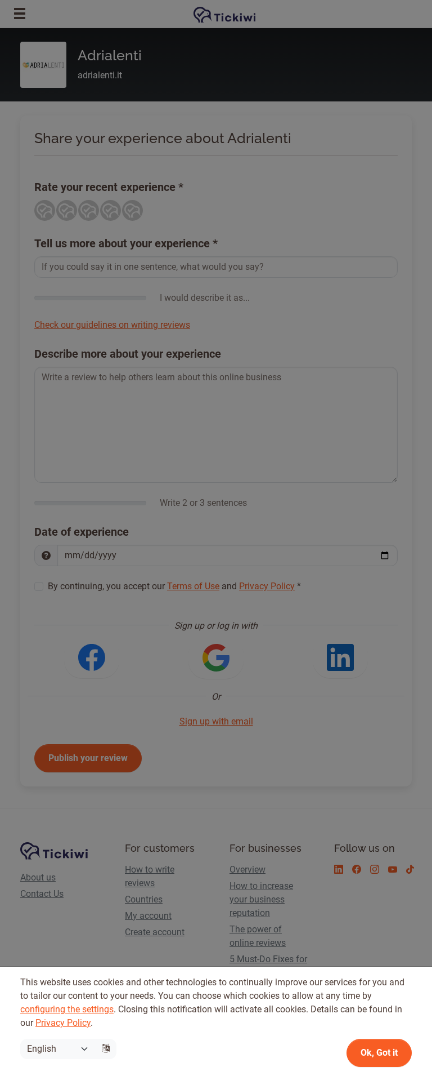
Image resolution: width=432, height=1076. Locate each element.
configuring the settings (67, 1009)
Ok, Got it (379, 1052)
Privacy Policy (63, 1022)
